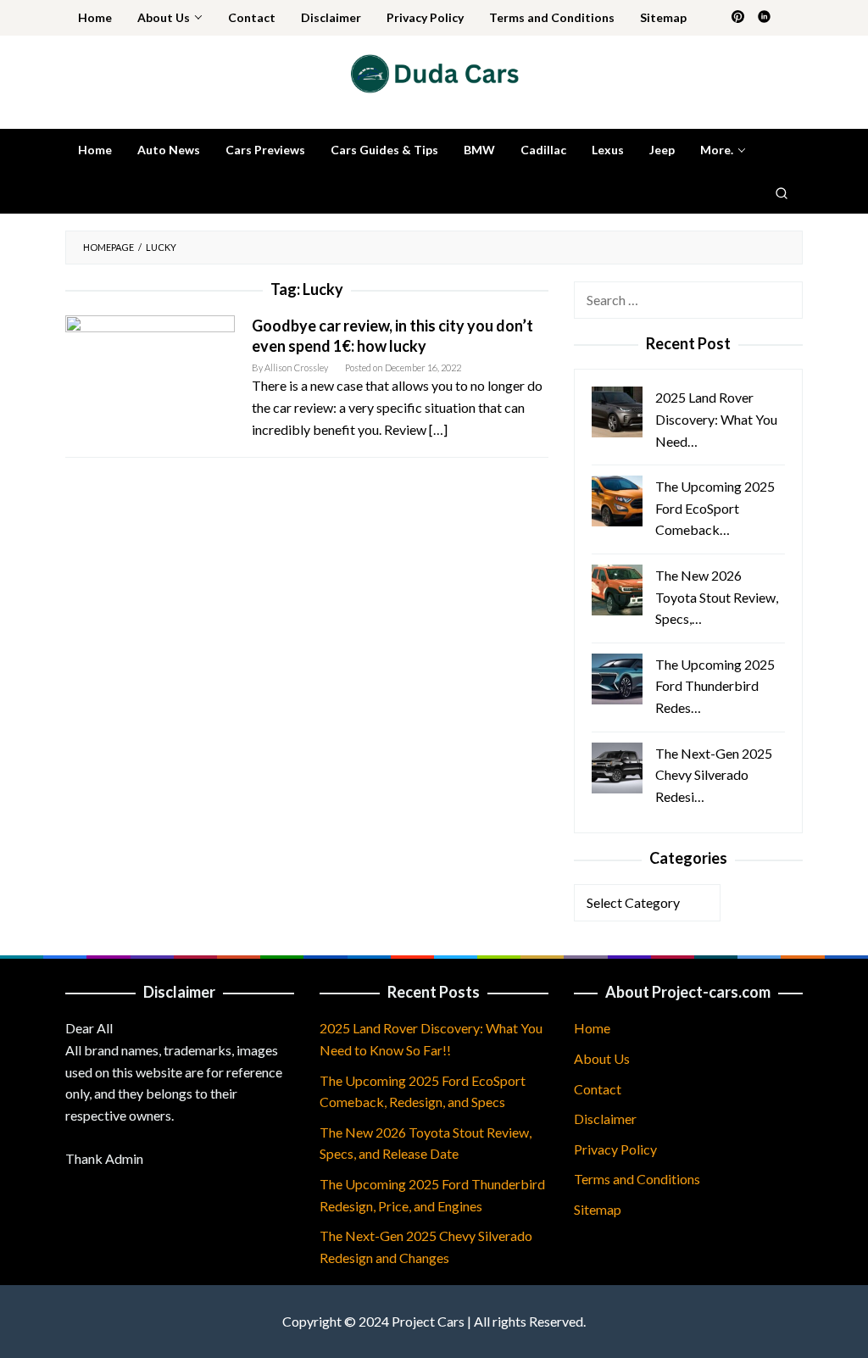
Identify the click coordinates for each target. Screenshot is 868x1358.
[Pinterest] (738, 18)
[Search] (781, 192)
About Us (602, 1058)
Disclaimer (605, 1118)
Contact (597, 1089)
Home (592, 1028)
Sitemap (597, 1209)
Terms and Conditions (637, 1179)
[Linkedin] (764, 18)
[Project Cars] (434, 72)
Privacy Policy (615, 1149)
